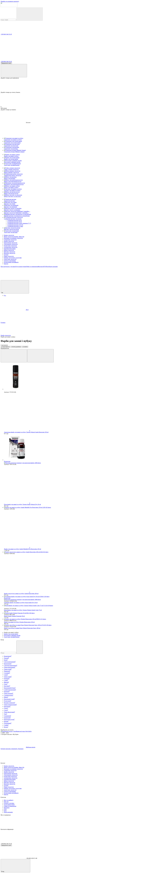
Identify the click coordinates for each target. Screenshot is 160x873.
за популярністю (5, 346)
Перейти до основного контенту (10, 1)
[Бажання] (80, 85)
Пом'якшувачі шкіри (10, 248)
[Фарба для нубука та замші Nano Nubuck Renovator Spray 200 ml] (81, 625)
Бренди (6, 263)
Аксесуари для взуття (10, 259)
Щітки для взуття (9, 250)
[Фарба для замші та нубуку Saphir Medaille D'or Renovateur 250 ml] (81, 507)
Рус (5, 295)
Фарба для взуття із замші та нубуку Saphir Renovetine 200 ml (21, 593)
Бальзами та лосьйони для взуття (13, 238)
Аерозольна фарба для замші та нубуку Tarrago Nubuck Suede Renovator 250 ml (26, 432)
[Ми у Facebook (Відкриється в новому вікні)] (13, 279)
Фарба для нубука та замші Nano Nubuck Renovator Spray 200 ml (22, 628)
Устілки (6, 254)
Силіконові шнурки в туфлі (15, 226)
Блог (47, 266)
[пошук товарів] (29, 14)
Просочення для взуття (10, 242)
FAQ (45, 266)
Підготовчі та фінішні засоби (12, 635)
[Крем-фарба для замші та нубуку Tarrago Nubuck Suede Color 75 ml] (81, 605)
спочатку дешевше (16, 346)
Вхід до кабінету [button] (8, 800)
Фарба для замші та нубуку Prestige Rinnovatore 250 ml (19, 622)
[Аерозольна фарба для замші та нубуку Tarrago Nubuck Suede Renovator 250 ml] (81, 377)
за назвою (25, 346)
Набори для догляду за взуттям (13, 257)
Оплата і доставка (10, 266)
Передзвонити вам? (6, 63)
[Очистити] (29, 647)
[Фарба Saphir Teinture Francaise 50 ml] (81, 613)
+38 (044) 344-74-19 (6, 34)
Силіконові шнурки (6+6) (14, 220)
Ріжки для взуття (9, 256)
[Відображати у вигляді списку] (40, 355)
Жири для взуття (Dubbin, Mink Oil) (14, 236)
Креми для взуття (9, 235)
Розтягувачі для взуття (10, 245)
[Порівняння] (14, 70)
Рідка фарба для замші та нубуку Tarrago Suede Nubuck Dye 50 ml (22, 504)
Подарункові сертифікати (11, 262)
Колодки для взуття (9, 253)
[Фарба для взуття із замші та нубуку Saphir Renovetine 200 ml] (81, 552)
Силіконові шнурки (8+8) (14, 222)
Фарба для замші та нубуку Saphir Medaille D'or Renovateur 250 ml (22, 549)
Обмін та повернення (32, 266)
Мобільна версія (30, 747)
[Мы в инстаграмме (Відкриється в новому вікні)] (38, 279)
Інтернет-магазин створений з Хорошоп (12, 748)
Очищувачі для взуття (10, 239)
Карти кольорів (53, 266)
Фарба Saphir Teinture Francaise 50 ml (14, 616)
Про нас (3, 266)
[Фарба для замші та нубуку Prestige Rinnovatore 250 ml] (81, 619)
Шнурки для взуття (9, 251)
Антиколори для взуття (10, 247)
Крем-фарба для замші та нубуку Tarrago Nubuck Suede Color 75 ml (23, 610)
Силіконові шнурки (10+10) (15, 225)
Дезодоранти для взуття (11, 244)
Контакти (41, 266)
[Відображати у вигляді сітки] (14, 355)
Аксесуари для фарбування (11, 637)
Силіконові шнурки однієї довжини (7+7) (19, 223)
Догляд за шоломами (10, 260)
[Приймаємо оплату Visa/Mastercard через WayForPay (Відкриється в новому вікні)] (16, 731)
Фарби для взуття (9, 241)
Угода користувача (20, 266)
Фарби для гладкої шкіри (11, 634)
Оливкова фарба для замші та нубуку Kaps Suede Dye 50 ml (21, 602)
